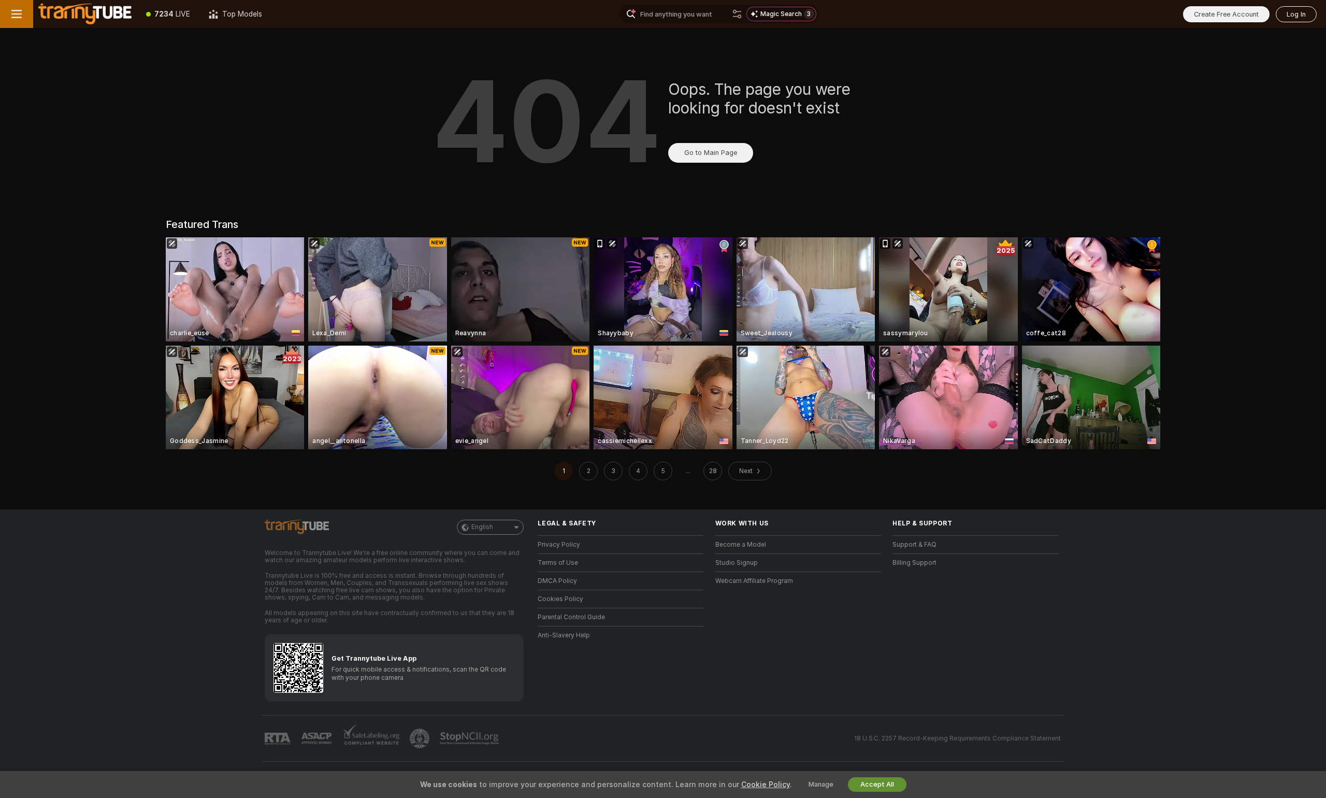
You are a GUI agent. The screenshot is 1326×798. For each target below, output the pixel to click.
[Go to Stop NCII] (470, 738)
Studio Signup (736, 562)
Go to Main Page (710, 152)
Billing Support (914, 562)
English (482, 527)
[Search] (737, 14)
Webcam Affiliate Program (754, 581)
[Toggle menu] (16, 14)
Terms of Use (558, 562)
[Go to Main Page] (85, 14)
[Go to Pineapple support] (420, 738)
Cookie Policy (765, 784)
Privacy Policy (559, 544)
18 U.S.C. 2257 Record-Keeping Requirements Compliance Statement (957, 738)
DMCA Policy (557, 581)
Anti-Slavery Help (564, 635)
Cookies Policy (560, 599)
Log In (1296, 14)
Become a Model (740, 544)
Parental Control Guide (571, 617)
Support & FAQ (914, 544)
